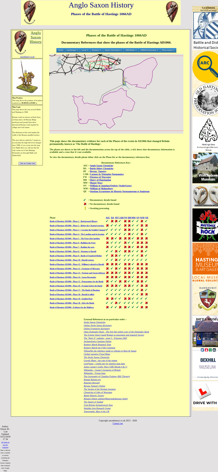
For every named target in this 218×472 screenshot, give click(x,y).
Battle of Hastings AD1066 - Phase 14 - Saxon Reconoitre (73, 277)
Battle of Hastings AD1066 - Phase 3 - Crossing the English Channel (77, 230)
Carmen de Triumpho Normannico (107, 174)
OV (138, 218)
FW (125, 218)
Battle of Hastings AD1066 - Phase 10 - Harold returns (72, 260)
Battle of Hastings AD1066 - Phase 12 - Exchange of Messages (75, 269)
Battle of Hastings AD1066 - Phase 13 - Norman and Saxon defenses (77, 273)
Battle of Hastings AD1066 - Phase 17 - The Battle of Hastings (75, 290)
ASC (108, 218)
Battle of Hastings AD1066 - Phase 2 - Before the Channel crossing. (77, 226)
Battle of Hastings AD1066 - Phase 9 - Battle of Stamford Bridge (76, 256)
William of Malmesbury (101, 188)
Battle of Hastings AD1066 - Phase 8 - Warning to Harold (73, 251)
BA (112, 218)
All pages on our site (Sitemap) (5, 444)
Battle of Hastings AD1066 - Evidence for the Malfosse (72, 307)
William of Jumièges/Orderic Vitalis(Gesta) (111, 186)
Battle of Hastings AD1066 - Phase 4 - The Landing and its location (77, 234)
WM (142, 218)
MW (134, 218)
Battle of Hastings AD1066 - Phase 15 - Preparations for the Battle (76, 281)
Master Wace (96, 183)
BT (116, 218)
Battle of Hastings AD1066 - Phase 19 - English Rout (71, 299)
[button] (116, 93)
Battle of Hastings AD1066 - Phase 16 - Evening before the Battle (76, 286)
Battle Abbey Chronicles (101, 168)
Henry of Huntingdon (100, 180)
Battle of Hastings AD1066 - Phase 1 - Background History (74, 221)
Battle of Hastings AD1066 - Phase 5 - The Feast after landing (75, 238)
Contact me (118, 423)
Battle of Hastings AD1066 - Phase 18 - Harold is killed (72, 294)
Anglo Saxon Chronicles (101, 165)
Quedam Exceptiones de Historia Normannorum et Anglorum (120, 191)
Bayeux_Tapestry (98, 171)
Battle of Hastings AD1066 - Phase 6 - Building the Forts (73, 243)
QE (146, 218)
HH (129, 218)
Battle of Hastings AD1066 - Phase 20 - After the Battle (72, 303)
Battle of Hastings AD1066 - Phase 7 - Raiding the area (72, 247)
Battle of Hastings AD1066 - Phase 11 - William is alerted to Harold (77, 264)
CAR (120, 218)
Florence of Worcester (100, 177)
